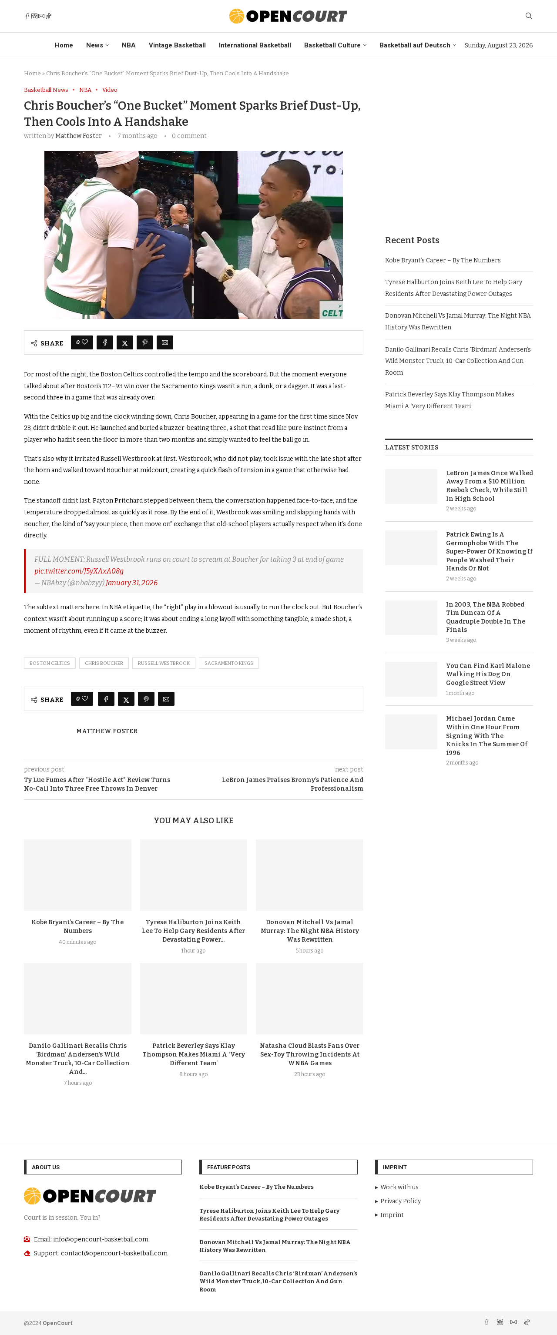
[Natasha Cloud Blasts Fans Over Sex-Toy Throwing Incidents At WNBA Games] (309, 998)
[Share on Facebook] (105, 342)
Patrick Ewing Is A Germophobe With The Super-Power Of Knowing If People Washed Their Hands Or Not (489, 551)
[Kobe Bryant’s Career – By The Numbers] (77, 875)
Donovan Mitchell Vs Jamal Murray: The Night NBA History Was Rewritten (310, 931)
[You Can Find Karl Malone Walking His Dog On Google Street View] (411, 679)
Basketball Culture (332, 45)
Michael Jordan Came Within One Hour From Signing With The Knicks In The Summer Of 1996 (486, 735)
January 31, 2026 (132, 583)
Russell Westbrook (164, 663)
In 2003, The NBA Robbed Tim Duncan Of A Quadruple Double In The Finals (485, 617)
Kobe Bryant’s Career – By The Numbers (443, 260)
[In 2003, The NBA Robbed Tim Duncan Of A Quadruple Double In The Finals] (411, 617)
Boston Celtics (50, 663)
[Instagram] (34, 16)
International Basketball (255, 45)
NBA (129, 45)
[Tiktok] (48, 16)
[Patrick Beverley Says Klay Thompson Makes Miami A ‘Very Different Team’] (194, 998)
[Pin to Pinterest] (145, 342)
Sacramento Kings (229, 663)
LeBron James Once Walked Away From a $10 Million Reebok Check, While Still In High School (489, 486)
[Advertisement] (459, 147)
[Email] (41, 16)
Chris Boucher (104, 663)
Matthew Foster (78, 136)
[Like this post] (85, 342)
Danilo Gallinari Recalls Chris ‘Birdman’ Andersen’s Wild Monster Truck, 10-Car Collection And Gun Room (458, 361)
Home (64, 45)
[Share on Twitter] (125, 342)
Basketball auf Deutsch (414, 45)
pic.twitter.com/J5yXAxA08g (79, 571)
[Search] (528, 16)
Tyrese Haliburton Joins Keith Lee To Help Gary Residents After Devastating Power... (193, 931)
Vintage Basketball (177, 45)
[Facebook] (27, 16)
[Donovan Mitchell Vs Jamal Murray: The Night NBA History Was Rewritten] (309, 875)
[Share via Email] (165, 342)
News (94, 45)
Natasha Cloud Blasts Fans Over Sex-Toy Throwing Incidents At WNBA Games (309, 1054)
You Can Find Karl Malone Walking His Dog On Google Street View (488, 674)
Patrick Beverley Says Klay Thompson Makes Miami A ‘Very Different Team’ (193, 1054)
